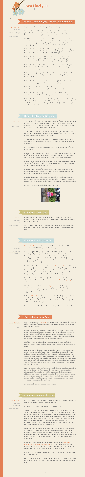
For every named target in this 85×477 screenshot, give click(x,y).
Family (11, 32)
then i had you (36, 6)
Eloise (18, 126)
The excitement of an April (36, 317)
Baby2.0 (13, 126)
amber (18, 29)
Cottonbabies (55, 266)
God (19, 222)
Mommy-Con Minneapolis (32, 246)
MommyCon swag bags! (35, 212)
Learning (17, 32)
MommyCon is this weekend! (37, 240)
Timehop (43, 322)
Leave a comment (14, 36)
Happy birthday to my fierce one (39, 116)
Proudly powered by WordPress (34, 472)
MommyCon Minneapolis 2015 (38, 395)
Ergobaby (68, 280)
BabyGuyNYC (50, 286)
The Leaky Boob (36, 296)
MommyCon (16, 251)
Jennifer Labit (64, 266)
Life (19, 33)
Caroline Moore (62, 472)
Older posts (12, 472)
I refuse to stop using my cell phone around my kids (48, 22)
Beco (60, 280)
